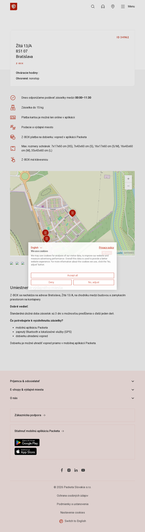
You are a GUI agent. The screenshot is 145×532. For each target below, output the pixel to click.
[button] (36, 247)
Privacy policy (106, 247)
